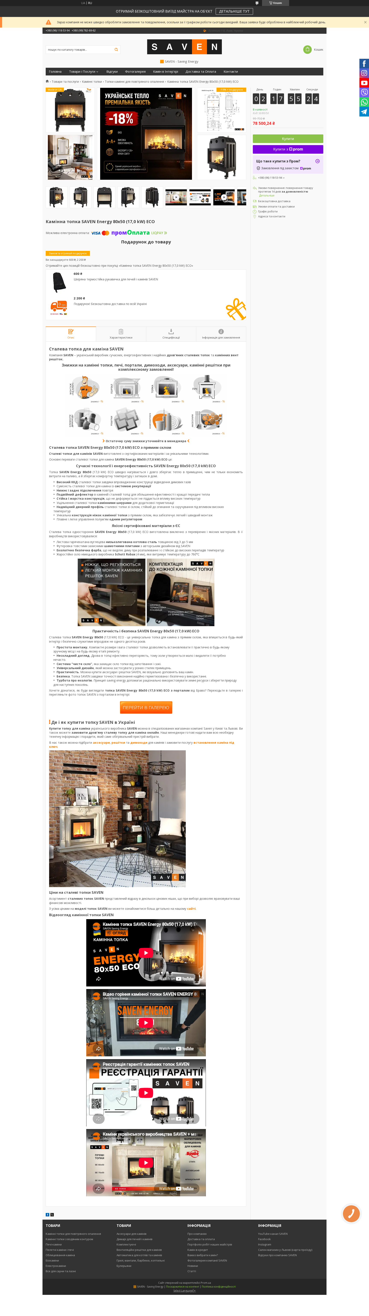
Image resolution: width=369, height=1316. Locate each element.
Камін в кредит (197, 1250)
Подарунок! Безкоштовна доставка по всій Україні (110, 304)
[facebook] (47, 1215)
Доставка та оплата (201, 1239)
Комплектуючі (126, 1244)
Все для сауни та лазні (61, 1271)
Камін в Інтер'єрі (165, 71)
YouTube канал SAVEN (273, 1234)
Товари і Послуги (82, 71)
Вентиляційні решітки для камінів (139, 1250)
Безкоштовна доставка (274, 201)
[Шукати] (116, 49)
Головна (55, 71)
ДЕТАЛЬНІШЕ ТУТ (234, 11)
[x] (52, 1215)
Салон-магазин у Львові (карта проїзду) (285, 1250)
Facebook (264, 1239)
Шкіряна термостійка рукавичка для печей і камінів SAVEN (116, 279)
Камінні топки (92, 82)
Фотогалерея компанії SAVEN (207, 1260)
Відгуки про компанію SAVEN (277, 1255)
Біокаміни (52, 1260)
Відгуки (112, 71)
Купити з (280, 149)
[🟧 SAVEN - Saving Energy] (184, 46)
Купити (288, 139)
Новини (192, 1266)
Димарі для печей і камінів (134, 1239)
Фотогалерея (135, 71)
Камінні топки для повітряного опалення (73, 1234)
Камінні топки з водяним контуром (69, 1239)
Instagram (264, 1244)
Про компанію (197, 1234)
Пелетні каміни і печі (60, 1250)
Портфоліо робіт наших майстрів (209, 1244)
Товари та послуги (65, 82)
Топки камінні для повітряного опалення (134, 82)
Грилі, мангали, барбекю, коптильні (141, 1260)
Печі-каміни (54, 1244)
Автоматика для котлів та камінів (139, 1255)
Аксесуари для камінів (131, 1234)
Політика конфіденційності (219, 1286)
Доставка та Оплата (201, 71)
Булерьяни (124, 1266)
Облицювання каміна (60, 1255)
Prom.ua (206, 1283)
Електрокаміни (56, 1266)
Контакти (231, 71)
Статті (191, 1271)
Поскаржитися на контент (182, 1286)
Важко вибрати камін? (202, 1255)
